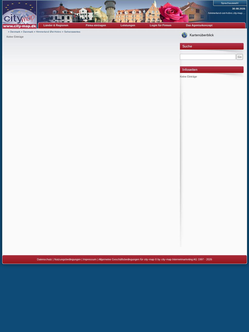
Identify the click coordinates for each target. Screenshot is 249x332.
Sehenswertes (72, 31)
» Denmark (14, 31)
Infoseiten (189, 69)
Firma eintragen (96, 25)
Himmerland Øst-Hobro (48, 31)
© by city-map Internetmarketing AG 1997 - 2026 (183, 259)
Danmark (28, 31)
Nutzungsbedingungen (67, 259)
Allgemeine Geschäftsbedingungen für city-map (126, 259)
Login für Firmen (160, 25)
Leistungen (128, 25)
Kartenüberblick (202, 35)
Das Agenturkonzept (199, 25)
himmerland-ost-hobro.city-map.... (226, 13)
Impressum (89, 259)
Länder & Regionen (56, 25)
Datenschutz (44, 259)
